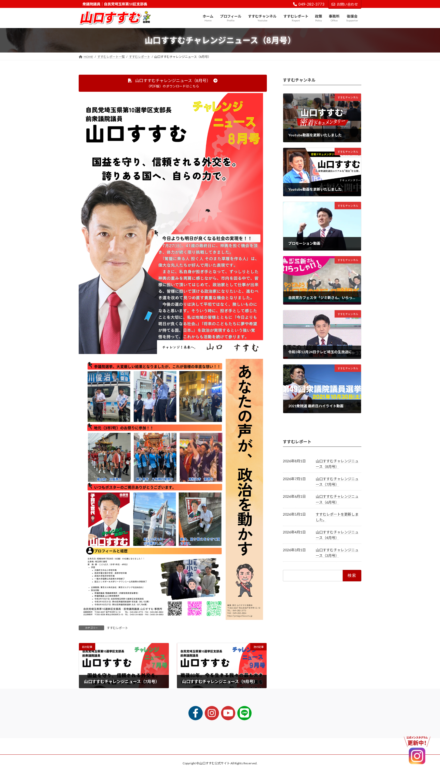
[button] (173, 83)
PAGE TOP (425, 744)
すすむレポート (117, 628)
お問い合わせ (347, 4)
